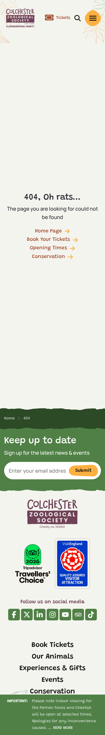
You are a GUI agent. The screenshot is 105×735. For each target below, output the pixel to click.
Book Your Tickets (48, 239)
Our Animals (53, 657)
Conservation (48, 256)
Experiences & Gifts (52, 668)
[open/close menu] (93, 18)
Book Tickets (53, 645)
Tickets (63, 18)
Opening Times (48, 248)
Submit (83, 470)
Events (52, 680)
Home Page (48, 231)
